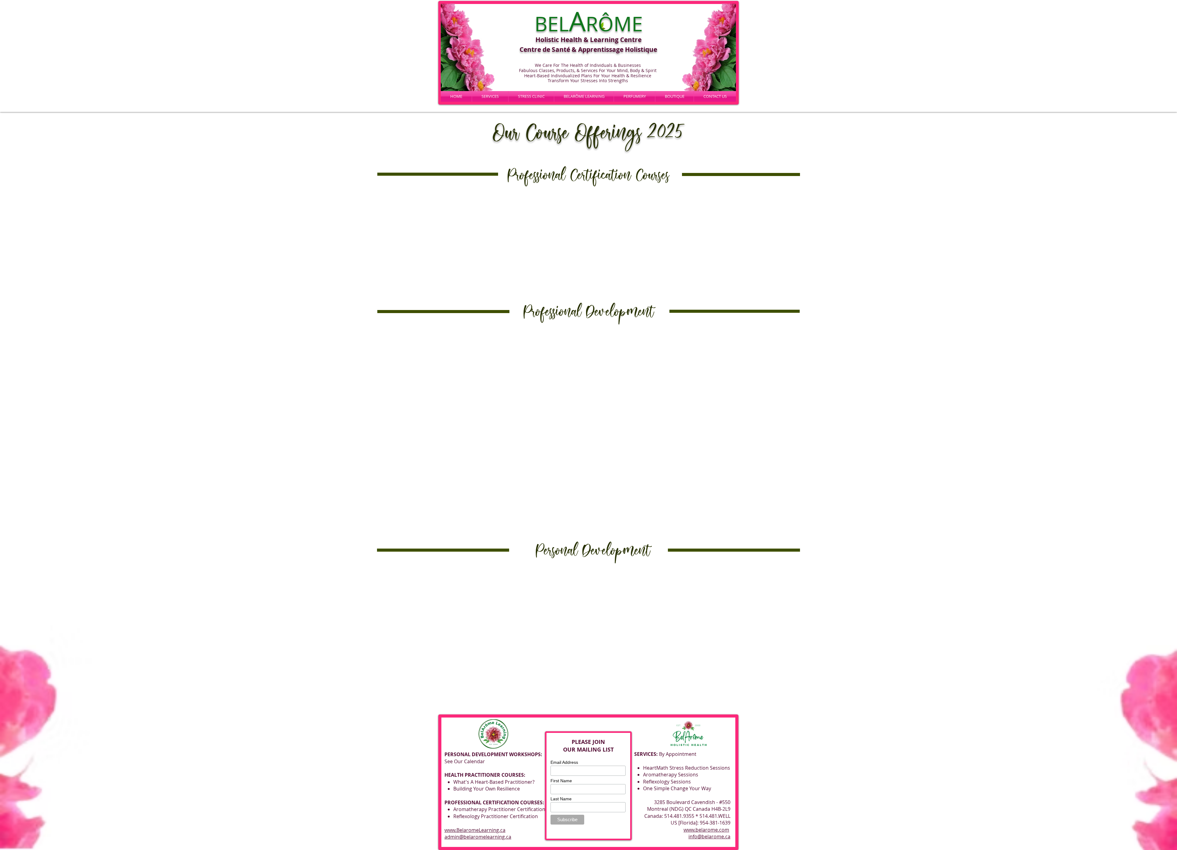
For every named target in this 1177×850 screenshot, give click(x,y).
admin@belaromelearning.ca (477, 836)
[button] (584, 96)
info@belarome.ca (709, 836)
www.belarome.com (706, 829)
